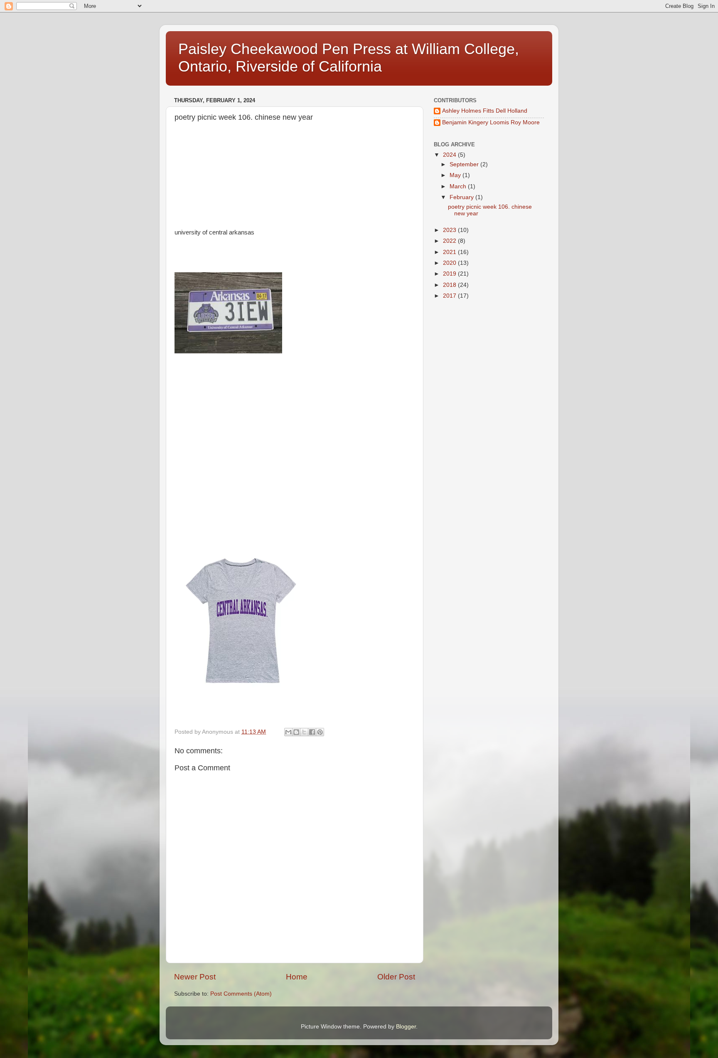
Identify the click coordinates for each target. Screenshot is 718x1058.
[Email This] (288, 732)
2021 (450, 252)
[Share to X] (304, 732)
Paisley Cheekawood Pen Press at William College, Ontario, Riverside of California (348, 57)
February (462, 197)
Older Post (396, 976)
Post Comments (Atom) (241, 994)
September (465, 164)
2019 (450, 274)
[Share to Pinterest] (320, 732)
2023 (450, 230)
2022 (450, 241)
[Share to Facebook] (312, 732)
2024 (450, 155)
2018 (450, 285)
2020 (450, 263)
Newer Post (195, 976)
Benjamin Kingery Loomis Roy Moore (491, 122)
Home (296, 976)
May (456, 175)
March (459, 186)
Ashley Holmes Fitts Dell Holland (484, 111)
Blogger (406, 1026)
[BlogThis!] (296, 732)
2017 (450, 296)
